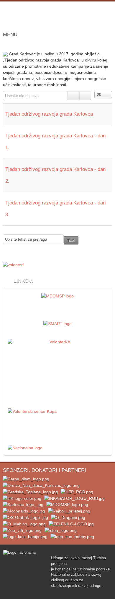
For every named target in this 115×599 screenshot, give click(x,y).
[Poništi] (85, 95)
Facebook (69, 18)
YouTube (104, 18)
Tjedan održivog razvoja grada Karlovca (49, 114)
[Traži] (74, 95)
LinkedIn (92, 18)
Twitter (81, 18)
